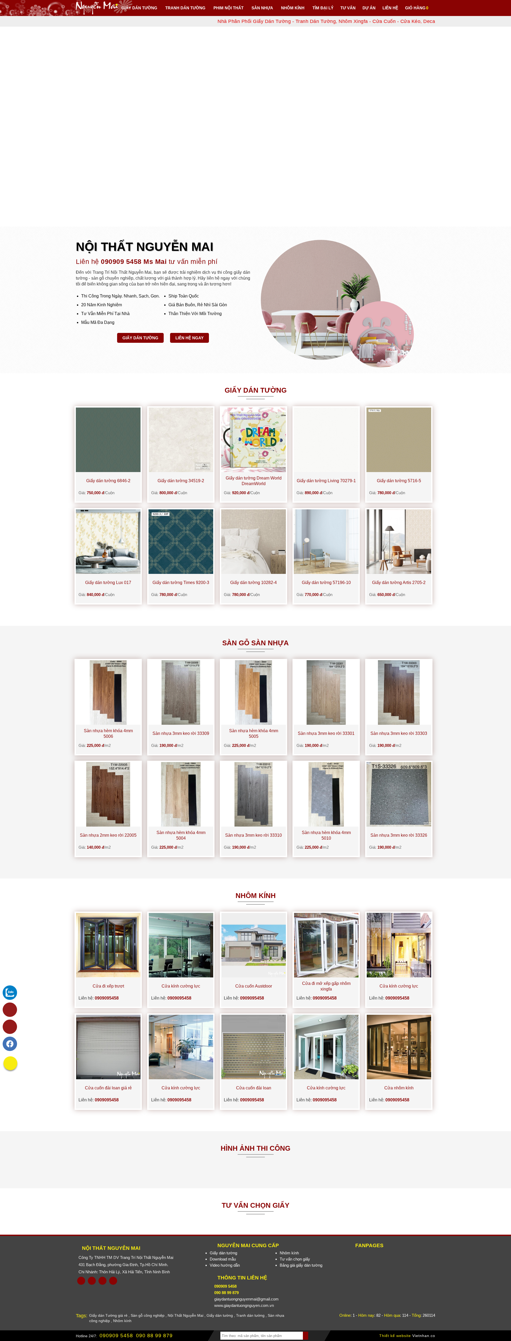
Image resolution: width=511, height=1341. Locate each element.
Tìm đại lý (322, 8)
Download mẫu (223, 1259)
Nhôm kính (289, 1253)
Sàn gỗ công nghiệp (147, 1316)
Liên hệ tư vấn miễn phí (146, 261)
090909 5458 (116, 1335)
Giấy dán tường (139, 8)
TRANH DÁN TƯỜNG (185, 8)
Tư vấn (348, 8)
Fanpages (369, 1245)
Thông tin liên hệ (242, 1277)
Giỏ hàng (415, 8)
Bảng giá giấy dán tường (301, 1265)
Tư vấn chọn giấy (295, 1259)
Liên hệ (390, 8)
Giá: (96, 492)
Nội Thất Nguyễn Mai (111, 1248)
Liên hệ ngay (189, 338)
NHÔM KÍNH (292, 8)
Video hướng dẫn (225, 1265)
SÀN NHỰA (262, 8)
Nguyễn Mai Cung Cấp (248, 1245)
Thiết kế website (395, 1336)
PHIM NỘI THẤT (228, 8)
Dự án (369, 8)
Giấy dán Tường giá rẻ (108, 1316)
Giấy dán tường (140, 338)
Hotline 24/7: (86, 1336)
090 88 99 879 (154, 1335)
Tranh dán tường (250, 1316)
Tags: (81, 1315)
